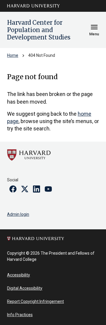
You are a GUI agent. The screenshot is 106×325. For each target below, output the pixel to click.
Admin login (18, 214)
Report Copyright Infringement (35, 301)
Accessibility (18, 275)
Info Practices (20, 314)
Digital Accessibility (24, 288)
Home (12, 55)
